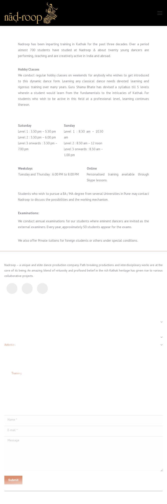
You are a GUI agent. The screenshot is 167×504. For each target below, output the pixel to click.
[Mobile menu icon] (160, 13)
